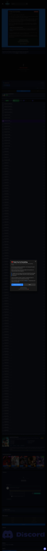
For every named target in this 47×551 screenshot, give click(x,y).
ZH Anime (26, 280)
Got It (30, 284)
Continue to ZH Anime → (17, 284)
